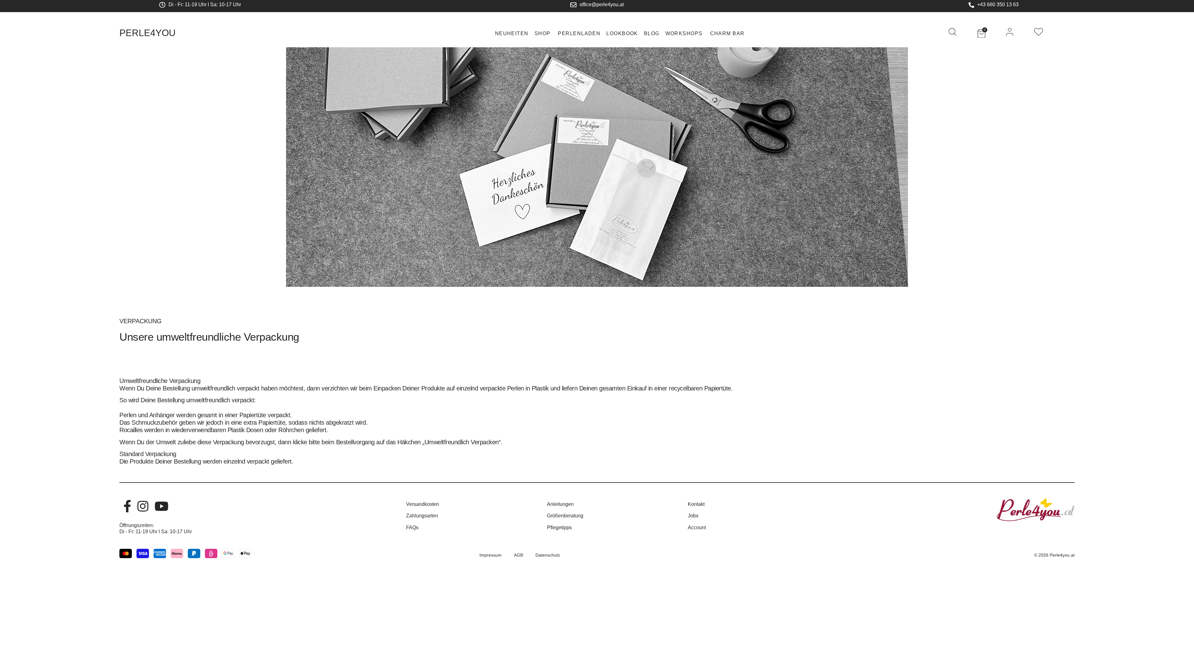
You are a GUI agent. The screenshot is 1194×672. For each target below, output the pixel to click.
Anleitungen (560, 504)
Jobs (693, 515)
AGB (518, 555)
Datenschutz (547, 555)
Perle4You (147, 33)
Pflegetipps (559, 527)
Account (697, 527)
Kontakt (696, 504)
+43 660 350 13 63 (998, 4)
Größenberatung (565, 515)
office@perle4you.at (602, 4)
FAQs (412, 527)
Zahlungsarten (422, 515)
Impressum (490, 555)
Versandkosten (422, 504)
